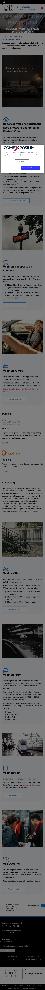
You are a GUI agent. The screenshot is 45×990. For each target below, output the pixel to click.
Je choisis (22, 161)
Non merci (12, 167)
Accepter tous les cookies (30, 167)
